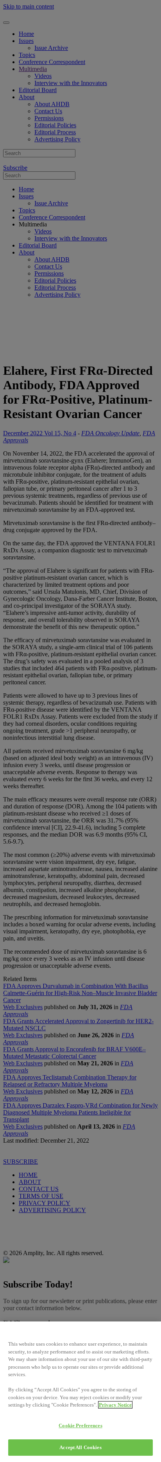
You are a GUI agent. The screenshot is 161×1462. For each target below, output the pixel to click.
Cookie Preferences (80, 1425)
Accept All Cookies (80, 1447)
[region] (80, 1391)
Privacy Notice (115, 1405)
